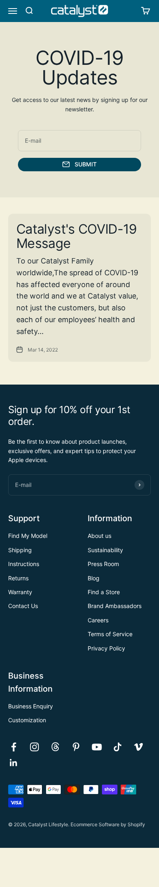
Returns (18, 578)
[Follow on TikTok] (117, 746)
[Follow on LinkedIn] (13, 762)
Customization (27, 720)
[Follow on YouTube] (96, 746)
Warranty (20, 591)
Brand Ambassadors (114, 605)
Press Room (103, 563)
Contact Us (23, 605)
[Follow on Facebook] (13, 746)
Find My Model (27, 535)
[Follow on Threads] (55, 746)
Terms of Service (110, 633)
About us (99, 535)
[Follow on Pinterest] (76, 746)
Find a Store (104, 591)
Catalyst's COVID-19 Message (76, 236)
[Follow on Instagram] (34, 746)
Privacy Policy (106, 648)
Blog (93, 578)
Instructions (23, 563)
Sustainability (105, 549)
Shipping (20, 549)
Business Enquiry (30, 706)
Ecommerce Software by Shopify (108, 824)
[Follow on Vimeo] (138, 746)
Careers (98, 620)
